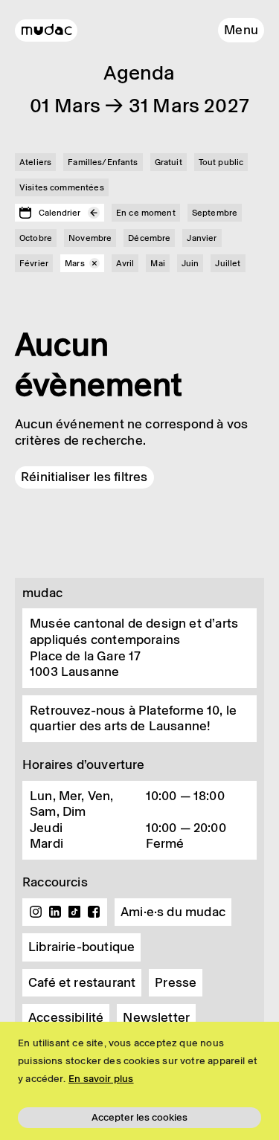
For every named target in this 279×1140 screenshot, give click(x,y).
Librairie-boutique (81, 946)
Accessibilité (65, 1017)
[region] (139, 1081)
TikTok (74, 912)
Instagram (36, 912)
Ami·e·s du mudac (173, 912)
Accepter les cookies (139, 1117)
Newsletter (156, 1017)
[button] (241, 30)
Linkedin (55, 912)
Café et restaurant (81, 982)
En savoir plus (101, 1078)
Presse (175, 982)
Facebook (94, 912)
